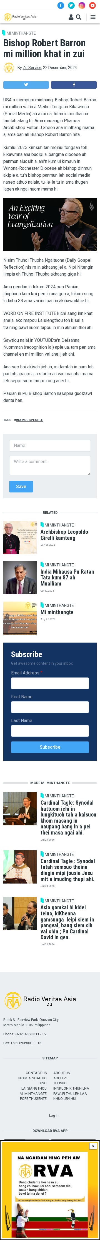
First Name (21, 696)
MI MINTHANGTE (21, 33)
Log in (54, 1115)
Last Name (21, 720)
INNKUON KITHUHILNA (71, 1088)
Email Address (25, 673)
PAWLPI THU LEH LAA (70, 1094)
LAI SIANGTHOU (34, 1088)
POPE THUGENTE (33, 1099)
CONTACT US (36, 1073)
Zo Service (32, 67)
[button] (26, 85)
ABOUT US (61, 1073)
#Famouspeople (29, 420)
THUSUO (60, 1083)
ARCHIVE (60, 1078)
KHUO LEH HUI (64, 1099)
